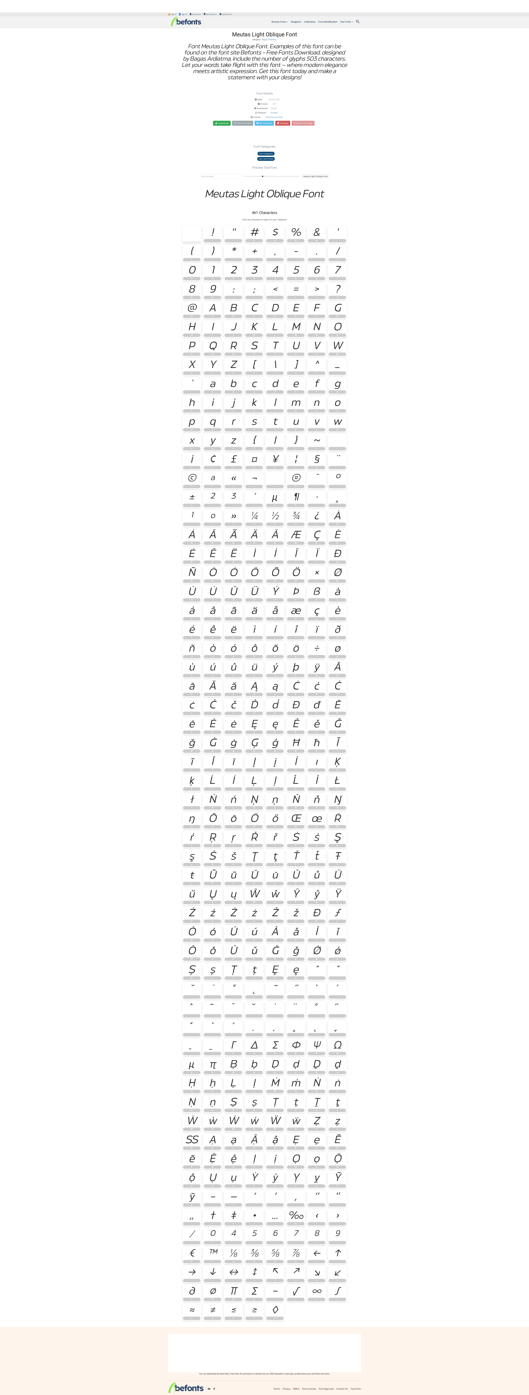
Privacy (286, 1389)
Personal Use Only (274, 117)
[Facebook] (214, 1389)
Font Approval (326, 1389)
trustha (274, 112)
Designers (296, 21)
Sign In (172, 14)
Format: (264, 104)
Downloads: (262, 108)
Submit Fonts (227, 14)
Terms (276, 1389)
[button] (357, 22)
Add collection (265, 123)
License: (257, 117)
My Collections (211, 14)
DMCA (296, 1389)
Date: (259, 99)
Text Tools (345, 21)
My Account (196, 14)
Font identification (327, 21)
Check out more (244, 123)
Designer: (262, 112)
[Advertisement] (264, 1353)
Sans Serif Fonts (266, 159)
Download (223, 123)
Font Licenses (309, 1389)
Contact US (342, 1389)
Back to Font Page (304, 123)
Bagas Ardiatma (269, 39)
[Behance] (209, 1389)
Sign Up (183, 14)
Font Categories (266, 153)
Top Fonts (356, 1389)
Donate (284, 123)
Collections (309, 21)
